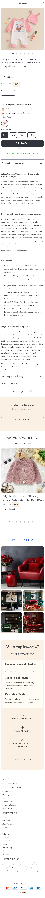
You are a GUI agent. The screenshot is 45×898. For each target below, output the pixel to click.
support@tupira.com (9, 783)
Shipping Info (7, 795)
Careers (5, 827)
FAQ (4, 798)
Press (4, 831)
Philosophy (6, 851)
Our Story (6, 821)
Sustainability (7, 848)
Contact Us (6, 792)
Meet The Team (8, 824)
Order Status (7, 808)
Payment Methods (9, 805)
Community (6, 854)
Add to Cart (22, 143)
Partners (5, 844)
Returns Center (7, 802)
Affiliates (5, 837)
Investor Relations (9, 841)
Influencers (6, 834)
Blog (4, 817)
